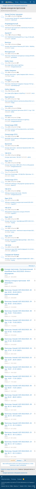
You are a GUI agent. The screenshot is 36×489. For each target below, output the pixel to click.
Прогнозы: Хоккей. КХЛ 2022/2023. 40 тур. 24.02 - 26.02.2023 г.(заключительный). (18, 292)
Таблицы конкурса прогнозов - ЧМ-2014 (16, 193)
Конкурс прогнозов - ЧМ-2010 (13, 157)
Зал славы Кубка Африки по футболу (15, 93)
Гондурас (8, 80)
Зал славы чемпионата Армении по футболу (17, 119)
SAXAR (13, 140)
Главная (19, 479)
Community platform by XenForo (15, 482)
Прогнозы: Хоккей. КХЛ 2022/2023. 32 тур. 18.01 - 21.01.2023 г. (18, 368)
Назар (12, 102)
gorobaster (14, 57)
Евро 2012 (8, 161)
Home (12, 176)
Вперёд (19, 460)
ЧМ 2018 (8, 208)
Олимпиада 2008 (11, 125)
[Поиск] (34, 2)
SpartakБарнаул (15, 85)
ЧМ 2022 (8, 226)
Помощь (13, 479)
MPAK (12, 112)
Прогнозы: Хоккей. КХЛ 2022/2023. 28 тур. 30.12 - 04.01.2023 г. (18, 405)
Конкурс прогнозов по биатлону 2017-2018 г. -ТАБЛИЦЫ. (20, 46)
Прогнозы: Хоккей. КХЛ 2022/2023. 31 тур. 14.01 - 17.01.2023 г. (18, 377)
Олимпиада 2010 (11, 134)
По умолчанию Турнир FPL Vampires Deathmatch (18, 18)
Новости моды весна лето (9, 469)
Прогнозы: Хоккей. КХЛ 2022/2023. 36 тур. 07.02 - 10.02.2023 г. (18, 330)
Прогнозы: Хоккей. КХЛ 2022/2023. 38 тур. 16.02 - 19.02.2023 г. (18, 312)
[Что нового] (30, 2)
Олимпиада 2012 (11, 170)
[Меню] (2, 2)
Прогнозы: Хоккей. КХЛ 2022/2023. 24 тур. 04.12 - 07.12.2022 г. (18, 443)
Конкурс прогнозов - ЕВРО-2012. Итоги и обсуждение (19, 165)
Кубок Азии (9, 61)
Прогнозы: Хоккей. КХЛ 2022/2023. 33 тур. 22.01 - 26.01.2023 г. (18, 358)
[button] (2, 477)
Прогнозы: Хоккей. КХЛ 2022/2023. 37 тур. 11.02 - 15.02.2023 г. (18, 321)
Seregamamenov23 (16, 67)
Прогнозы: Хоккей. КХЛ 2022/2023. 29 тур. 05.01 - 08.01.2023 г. (18, 396)
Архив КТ (8, 33)
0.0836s (25, 486)
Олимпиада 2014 (11, 180)
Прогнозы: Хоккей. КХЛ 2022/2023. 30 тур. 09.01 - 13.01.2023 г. (18, 387)
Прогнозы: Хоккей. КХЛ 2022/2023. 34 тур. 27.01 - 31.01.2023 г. (18, 349)
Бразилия (8, 144)
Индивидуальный (11, 24)
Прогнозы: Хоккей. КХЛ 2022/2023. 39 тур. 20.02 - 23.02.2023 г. (18, 302)
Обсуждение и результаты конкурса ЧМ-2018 (17, 212)
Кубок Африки (10, 89)
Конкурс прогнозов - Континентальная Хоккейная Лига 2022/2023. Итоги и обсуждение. (19, 271)
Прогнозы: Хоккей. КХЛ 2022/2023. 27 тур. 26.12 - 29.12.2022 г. (18, 415)
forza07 (13, 130)
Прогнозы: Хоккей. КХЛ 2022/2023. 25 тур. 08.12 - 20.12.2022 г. (18, 433)
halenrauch (14, 20)
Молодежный (10, 52)
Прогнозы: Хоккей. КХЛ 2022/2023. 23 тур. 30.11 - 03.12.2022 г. (18, 452)
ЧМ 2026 (8, 245)
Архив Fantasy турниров (13, 14)
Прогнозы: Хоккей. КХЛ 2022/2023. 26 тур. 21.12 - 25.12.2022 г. (18, 424)
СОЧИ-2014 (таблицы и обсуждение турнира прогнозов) (20, 183)
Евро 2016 (8, 198)
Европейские (9, 97)
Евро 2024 (8, 236)
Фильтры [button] (31, 266)
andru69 (13, 29)
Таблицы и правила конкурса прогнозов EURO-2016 (19, 202)
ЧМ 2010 (8, 153)
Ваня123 (13, 185)
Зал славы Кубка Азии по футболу (14, 65)
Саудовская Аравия (12, 254)
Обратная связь (5, 479)
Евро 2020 (8, 217)
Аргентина (9, 106)
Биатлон (8, 42)
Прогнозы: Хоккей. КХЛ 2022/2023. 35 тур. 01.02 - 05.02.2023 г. (18, 340)
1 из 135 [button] (12, 460)
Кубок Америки (10, 70)
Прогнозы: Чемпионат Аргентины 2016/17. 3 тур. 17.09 (19, 110)
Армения (8, 116)
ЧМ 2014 (8, 189)
